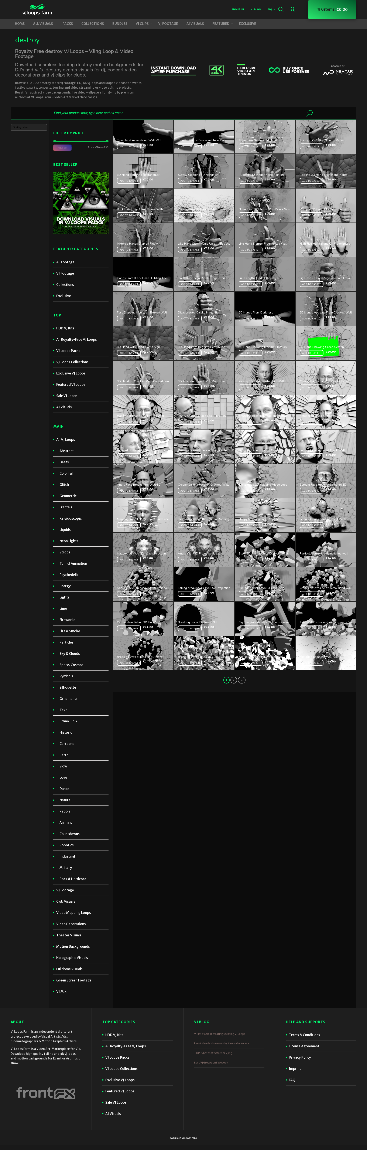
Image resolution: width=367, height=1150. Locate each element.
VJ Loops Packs (68, 351)
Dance (64, 789)
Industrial (67, 856)
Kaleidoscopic (70, 518)
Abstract (66, 451)
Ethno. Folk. (68, 721)
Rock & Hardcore (72, 879)
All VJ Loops (65, 439)
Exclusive (63, 296)
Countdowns (69, 834)
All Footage (65, 262)
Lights (64, 597)
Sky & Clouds (69, 653)
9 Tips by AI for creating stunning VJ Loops (219, 1033)
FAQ (269, 9)
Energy (65, 586)
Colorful (66, 473)
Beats (64, 462)
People (65, 811)
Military (65, 867)
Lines (63, 608)
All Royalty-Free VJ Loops (76, 339)
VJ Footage (65, 273)
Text (63, 710)
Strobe (65, 552)
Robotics (66, 845)
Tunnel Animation (73, 563)
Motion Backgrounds (73, 946)
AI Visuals (64, 407)
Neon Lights (68, 541)
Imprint (295, 1068)
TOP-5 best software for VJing (213, 1053)
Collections (65, 284)
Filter (62, 147)
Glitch (64, 484)
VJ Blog (256, 9)
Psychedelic (68, 575)
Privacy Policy (300, 1057)
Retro (64, 755)
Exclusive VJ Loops (71, 373)
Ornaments (68, 698)
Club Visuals (65, 901)
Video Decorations (71, 924)
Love (63, 777)
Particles (66, 642)
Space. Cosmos (71, 665)
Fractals (65, 507)
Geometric (67, 496)
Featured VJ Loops (70, 384)
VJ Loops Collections (72, 362)
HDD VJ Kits (65, 328)
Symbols (66, 676)
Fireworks (67, 620)
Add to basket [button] (129, 146)
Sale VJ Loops (67, 396)
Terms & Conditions (304, 1035)
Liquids (65, 529)
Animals (65, 822)
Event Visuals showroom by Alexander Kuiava (221, 1043)
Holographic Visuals (72, 958)
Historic (65, 732)
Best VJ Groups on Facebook (211, 1062)
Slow (63, 766)
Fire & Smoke (69, 631)
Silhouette (67, 687)
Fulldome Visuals (69, 969)
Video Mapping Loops (73, 912)
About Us (237, 9)
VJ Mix (61, 991)
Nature (65, 800)
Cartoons (66, 744)
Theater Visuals (68, 935)
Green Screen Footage (74, 980)
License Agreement (304, 1046)
